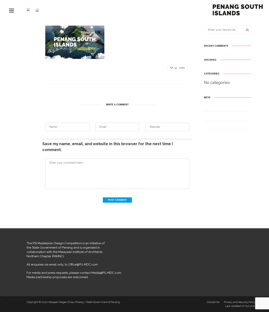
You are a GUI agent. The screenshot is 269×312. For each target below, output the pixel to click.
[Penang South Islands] (238, 9)
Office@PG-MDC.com (83, 264)
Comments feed (212, 125)
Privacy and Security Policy (240, 302)
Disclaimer (213, 302)
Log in (207, 107)
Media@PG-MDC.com (106, 273)
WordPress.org (212, 134)
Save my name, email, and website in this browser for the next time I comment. (107, 146)
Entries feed (210, 116)
